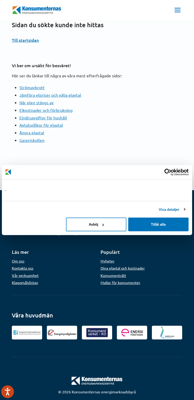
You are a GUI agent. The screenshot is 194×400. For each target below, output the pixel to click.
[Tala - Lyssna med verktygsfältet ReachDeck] (7, 391)
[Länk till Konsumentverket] (97, 332)
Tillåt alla (158, 224)
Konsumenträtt (113, 275)
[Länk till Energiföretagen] (132, 332)
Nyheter (108, 261)
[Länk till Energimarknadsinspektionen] (27, 332)
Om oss (18, 261)
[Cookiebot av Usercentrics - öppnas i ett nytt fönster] (168, 172)
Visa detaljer (169, 209)
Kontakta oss (22, 268)
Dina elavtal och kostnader (123, 268)
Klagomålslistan (25, 282)
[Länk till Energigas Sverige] (167, 332)
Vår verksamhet (25, 275)
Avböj (93, 224)
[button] (177, 10)
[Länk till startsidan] (97, 380)
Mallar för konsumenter (120, 282)
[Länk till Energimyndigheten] (62, 332)
